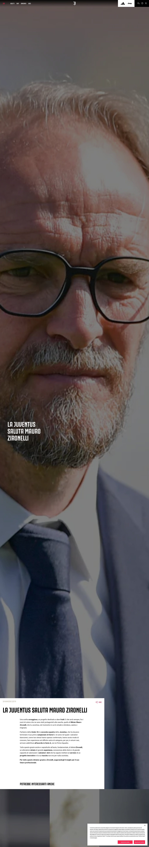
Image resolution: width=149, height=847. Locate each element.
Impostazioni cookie (125, 842)
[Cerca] (138, 4)
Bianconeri (23, 3)
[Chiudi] (145, 825)
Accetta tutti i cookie (139, 842)
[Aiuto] (142, 4)
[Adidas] (123, 3)
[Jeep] (130, 3)
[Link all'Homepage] (74, 3)
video (29, 3)
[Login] (146, 4)
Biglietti (12, 3)
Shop (17, 3)
